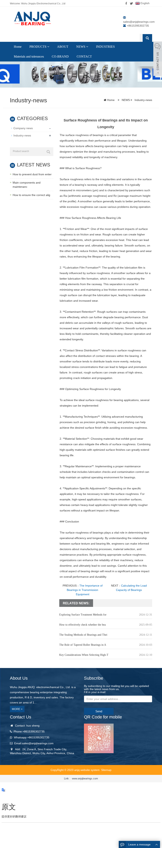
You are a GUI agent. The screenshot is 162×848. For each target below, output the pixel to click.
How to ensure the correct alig (31, 195)
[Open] (157, 59)
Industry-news (143, 100)
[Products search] (147, 38)
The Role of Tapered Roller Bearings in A (82, 644)
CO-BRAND (60, 56)
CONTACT (84, 56)
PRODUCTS (38, 46)
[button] (48, 46)
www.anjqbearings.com (85, 778)
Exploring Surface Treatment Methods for (82, 614)
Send (98, 711)
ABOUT (62, 46)
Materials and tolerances (29, 56)
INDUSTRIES (105, 46)
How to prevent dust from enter (32, 174)
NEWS (81, 46)
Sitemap (106, 770)
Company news (23, 128)
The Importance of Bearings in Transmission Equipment (85, 590)
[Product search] (48, 151)
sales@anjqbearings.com (139, 21)
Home (18, 46)
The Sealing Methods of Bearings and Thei (83, 634)
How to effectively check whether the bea (82, 624)
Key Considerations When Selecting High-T (83, 654)
